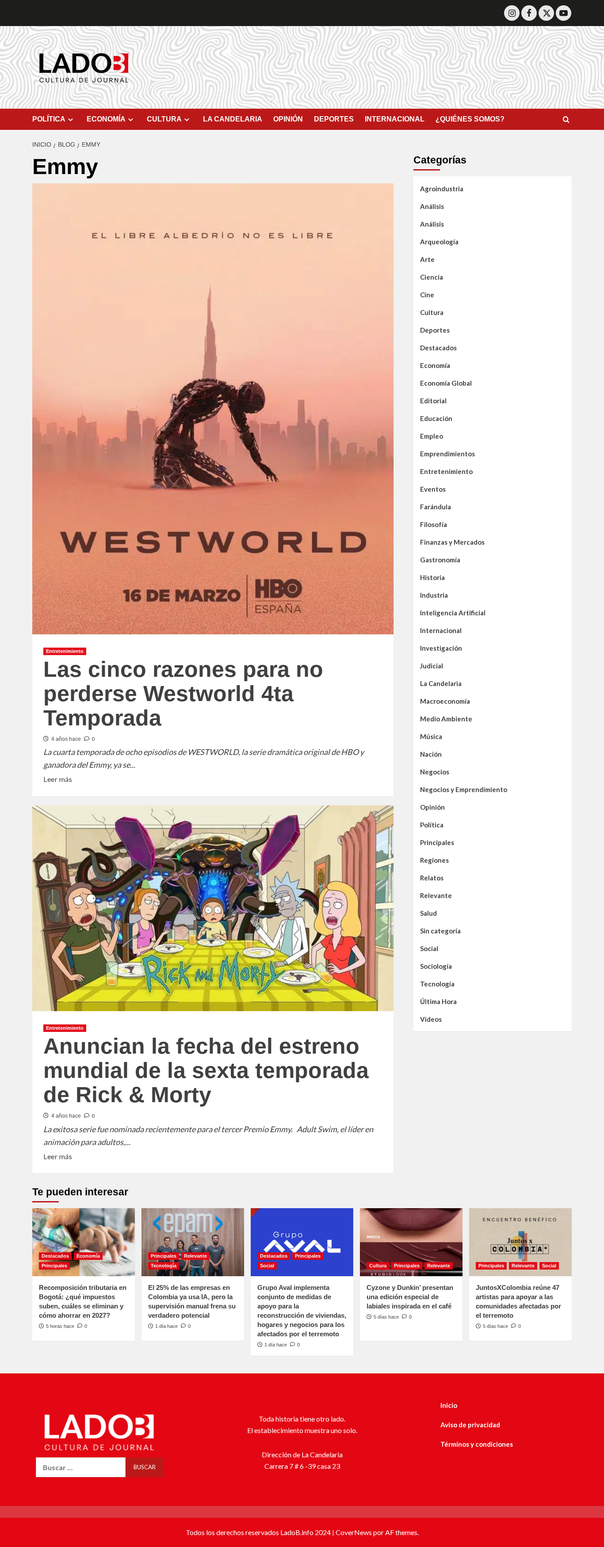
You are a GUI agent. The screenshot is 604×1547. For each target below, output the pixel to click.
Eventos (433, 489)
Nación (431, 754)
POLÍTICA (48, 119)
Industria (434, 595)
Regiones (434, 860)
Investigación (441, 648)
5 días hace (386, 1317)
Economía (435, 365)
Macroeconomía (445, 701)
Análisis (432, 206)
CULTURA (164, 119)
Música (431, 736)
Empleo (431, 436)
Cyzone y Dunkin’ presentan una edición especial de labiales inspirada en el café (410, 1297)
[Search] (566, 120)
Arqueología (439, 241)
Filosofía (433, 524)
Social (429, 948)
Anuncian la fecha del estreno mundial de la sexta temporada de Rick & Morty (206, 1070)
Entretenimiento (65, 651)
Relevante (436, 895)
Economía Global (446, 383)
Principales (437, 842)
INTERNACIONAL (394, 119)
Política (431, 824)
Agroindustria (441, 188)
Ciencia (431, 277)
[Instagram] (512, 13)
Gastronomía (440, 559)
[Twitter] (546, 13)
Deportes (435, 330)
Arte (427, 259)
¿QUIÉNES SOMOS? (470, 119)
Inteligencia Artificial (452, 612)
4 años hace (66, 739)
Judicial (431, 665)
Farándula (435, 506)
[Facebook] (529, 13)
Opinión (432, 807)
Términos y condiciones (476, 1444)
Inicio (448, 1405)
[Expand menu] (70, 119)
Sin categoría (440, 930)
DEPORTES (334, 119)
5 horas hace (60, 1326)
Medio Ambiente (446, 718)
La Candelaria (441, 683)
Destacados (438, 347)
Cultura (431, 312)
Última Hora (438, 1001)
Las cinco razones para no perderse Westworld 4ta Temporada (183, 693)
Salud (428, 913)
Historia (432, 577)
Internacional (441, 630)
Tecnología (437, 983)
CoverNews (354, 1532)
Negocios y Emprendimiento (463, 789)
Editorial (433, 400)
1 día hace (166, 1326)
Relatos (431, 877)
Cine (427, 294)
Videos (431, 1019)
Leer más (57, 778)
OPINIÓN (288, 119)
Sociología (436, 966)
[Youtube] (563, 13)
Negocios (434, 771)
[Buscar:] (81, 1467)
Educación (436, 418)
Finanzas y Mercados (452, 542)
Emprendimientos (447, 453)
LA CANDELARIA (232, 119)
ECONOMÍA (106, 119)
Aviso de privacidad (470, 1425)
